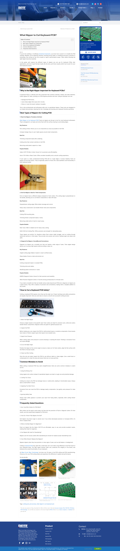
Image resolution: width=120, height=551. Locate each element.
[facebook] (20, 543)
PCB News (72, 508)
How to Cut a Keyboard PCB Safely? (31, 45)
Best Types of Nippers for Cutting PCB (32, 43)
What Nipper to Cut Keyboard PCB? (29, 120)
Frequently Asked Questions (30, 48)
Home (45, 7)
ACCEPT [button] (98, 548)
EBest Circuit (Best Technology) (29, 452)
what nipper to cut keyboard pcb (45, 504)
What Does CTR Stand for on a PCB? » (67, 28)
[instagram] (26, 543)
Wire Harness (48, 543)
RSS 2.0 (52, 509)
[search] (100, 22)
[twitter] (23, 543)
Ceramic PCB (48, 531)
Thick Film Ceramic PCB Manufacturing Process (89, 74)
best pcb (57, 508)
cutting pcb (26, 504)
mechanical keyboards (44, 54)
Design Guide (82, 7)
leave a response (63, 509)
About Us (52, 7)
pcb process (33, 504)
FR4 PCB (67, 508)
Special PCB (48, 536)
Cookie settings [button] (88, 548)
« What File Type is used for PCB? (26, 28)
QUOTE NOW (92, 52)
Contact (100, 7)
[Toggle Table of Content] (71, 40)
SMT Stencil (48, 541)
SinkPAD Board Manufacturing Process (89, 80)
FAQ (64, 508)
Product (62, 7)
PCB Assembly (48, 538)
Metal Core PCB (48, 528)
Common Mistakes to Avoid (29, 46)
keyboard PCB (29, 445)
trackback (70, 509)
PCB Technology (24, 509)
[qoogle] (30, 543)
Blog (92, 7)
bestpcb (60, 508)
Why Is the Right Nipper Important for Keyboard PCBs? (36, 41)
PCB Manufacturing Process (87, 68)
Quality (71, 7)
